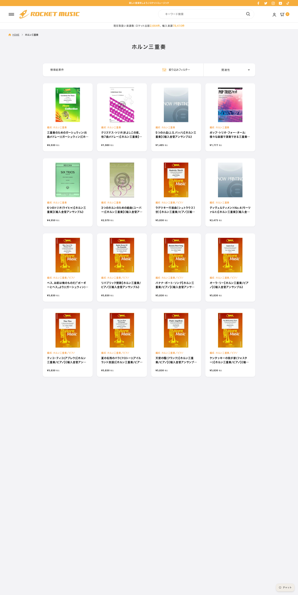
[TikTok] (287, 3)
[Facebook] (258, 3)
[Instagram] (273, 3)
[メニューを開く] (11, 14)
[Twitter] (265, 3)
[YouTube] (280, 3)
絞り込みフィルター (179, 69)
